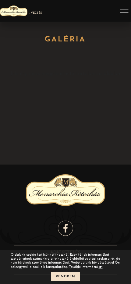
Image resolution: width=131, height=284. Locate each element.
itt (101, 267)
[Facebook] (65, 228)
